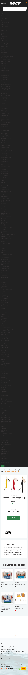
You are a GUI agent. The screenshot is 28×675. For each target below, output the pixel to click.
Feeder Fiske (4, 18)
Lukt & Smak (4, 42)
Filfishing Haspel (5, 113)
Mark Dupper (4, 370)
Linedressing (4, 231)
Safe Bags (3, 447)
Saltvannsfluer (4, 259)
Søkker (3, 352)
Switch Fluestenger (6, 216)
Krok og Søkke (4, 343)
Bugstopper (4, 320)
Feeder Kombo (4, 28)
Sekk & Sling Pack (5, 442)
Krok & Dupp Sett (5, 380)
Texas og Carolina (5, 400)
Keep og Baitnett (5, 70)
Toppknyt (3, 65)
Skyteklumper (4, 222)
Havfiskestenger (5, 75)
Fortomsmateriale (5, 236)
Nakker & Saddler (5, 297)
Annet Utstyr (4, 395)
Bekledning (3, 308)
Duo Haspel (4, 117)
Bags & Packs (4, 440)
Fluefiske (3, 206)
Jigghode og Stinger (6, 385)
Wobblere (3, 187)
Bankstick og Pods (5, 61)
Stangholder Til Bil (5, 417)
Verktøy (3, 279)
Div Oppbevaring (5, 462)
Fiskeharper (4, 97)
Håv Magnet (4, 410)
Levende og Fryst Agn (6, 44)
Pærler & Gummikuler (6, 401)
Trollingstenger (5, 147)
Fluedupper (4, 375)
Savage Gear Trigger (6, 138)
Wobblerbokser (5, 453)
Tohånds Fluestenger (6, 215)
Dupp (2, 367)
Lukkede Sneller (5, 163)
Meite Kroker (4, 50)
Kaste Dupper (4, 371)
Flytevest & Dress (5, 327)
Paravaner (3, 424)
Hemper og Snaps (5, 363)
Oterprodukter (5, 423)
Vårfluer (3, 252)
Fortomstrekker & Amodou (8, 234)
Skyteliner (3, 225)
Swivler (3, 361)
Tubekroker (4, 265)
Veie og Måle (4, 430)
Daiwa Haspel (4, 108)
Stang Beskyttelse (5, 446)
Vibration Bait (4, 184)
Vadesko (3, 314)
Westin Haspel (4, 112)
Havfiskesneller (5, 77)
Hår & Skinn (4, 295)
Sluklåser (3, 359)
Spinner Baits (4, 196)
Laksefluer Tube (5, 263)
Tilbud (2, 14)
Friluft (2, 432)
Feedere (3, 21)
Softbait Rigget (5, 198)
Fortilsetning (4, 36)
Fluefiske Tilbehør (5, 243)
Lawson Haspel (4, 110)
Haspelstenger (4, 105)
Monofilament (4, 173)
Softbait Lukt (4, 202)
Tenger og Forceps (6, 419)
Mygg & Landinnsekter (6, 254)
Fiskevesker (4, 455)
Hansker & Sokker (5, 332)
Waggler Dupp (4, 373)
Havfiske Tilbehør (5, 99)
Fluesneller (3, 218)
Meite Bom (4, 52)
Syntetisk (3, 300)
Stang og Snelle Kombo (7, 150)
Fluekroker (3, 284)
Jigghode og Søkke (6, 95)
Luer (2, 323)
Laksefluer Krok (5, 268)
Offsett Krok (4, 351)
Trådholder (3, 282)
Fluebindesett (4, 306)
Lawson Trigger (5, 135)
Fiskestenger (4, 103)
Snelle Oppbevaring (6, 444)
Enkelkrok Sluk (4, 347)
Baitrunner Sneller (5, 165)
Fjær (2, 293)
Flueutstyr (3, 208)
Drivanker (3, 428)
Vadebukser (4, 312)
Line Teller (3, 100)
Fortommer (4, 391)
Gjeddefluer (4, 270)
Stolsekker (3, 456)
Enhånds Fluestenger (6, 213)
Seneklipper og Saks (6, 421)
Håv (2, 408)
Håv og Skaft (4, 67)
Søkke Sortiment (5, 354)
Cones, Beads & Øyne (6, 289)
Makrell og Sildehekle (6, 90)
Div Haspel (3, 128)
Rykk (2, 91)
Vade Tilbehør (4, 334)
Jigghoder (3, 387)
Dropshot (3, 398)
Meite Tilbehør (4, 46)
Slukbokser (3, 449)
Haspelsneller (4, 156)
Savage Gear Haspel (6, 122)
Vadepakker (4, 311)
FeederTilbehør (5, 22)
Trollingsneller (4, 161)
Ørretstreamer (5, 257)
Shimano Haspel (5, 119)
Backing (3, 224)
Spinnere (3, 182)
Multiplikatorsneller (6, 157)
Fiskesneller (4, 153)
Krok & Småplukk (5, 340)
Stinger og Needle (5, 59)
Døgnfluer (3, 250)
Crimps (3, 393)
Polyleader (3, 240)
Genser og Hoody (5, 330)
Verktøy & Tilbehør (6, 406)
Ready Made (4, 49)
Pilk (2, 81)
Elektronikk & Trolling (6, 433)
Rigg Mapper (4, 458)
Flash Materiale (4, 298)
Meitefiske (3, 15)
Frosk (2, 194)
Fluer (2, 246)
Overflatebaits (4, 185)
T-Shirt (3, 325)
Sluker (2, 180)
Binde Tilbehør (4, 277)
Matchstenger (4, 63)
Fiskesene (3, 169)
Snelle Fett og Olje (5, 166)
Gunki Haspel (4, 121)
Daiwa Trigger (4, 133)
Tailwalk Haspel (4, 115)
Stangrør (3, 460)
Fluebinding (4, 272)
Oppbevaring (4, 438)
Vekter (2, 414)
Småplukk (3, 403)
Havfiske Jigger (5, 93)
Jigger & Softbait (5, 200)
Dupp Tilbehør (4, 379)
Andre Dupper (4, 382)
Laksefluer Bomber (5, 266)
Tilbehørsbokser (5, 451)
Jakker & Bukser (5, 316)
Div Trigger (4, 140)
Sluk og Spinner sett (6, 191)
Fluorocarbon (4, 175)
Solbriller (3, 336)
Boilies (2, 38)
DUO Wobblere (5, 189)
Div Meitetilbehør (5, 58)
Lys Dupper (4, 377)
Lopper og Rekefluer (6, 261)
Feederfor (3, 35)
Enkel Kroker (4, 345)
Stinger (3, 389)
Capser (3, 321)
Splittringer (4, 365)
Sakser (2, 280)
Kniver (2, 426)
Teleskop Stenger (5, 145)
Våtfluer (3, 248)
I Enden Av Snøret (5, 178)
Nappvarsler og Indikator (7, 56)
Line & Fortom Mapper (6, 227)
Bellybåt (3, 242)
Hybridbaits (4, 193)
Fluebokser (3, 229)
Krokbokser (4, 286)
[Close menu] (2, 466)
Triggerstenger (5, 130)
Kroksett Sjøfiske (5, 88)
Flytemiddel (4, 233)
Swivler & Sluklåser (5, 357)
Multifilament (4, 171)
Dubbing (3, 291)
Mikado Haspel (4, 124)
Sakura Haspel (4, 126)
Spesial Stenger (5, 149)
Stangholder (4, 415)
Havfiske (3, 73)
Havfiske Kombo (5, 79)
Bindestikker (4, 275)
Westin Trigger (5, 136)
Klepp (2, 412)
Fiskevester (4, 318)
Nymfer (3, 256)
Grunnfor (3, 33)
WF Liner (3, 220)
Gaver (2, 435)
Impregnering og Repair (7, 338)
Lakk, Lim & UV (4, 304)
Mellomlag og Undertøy (7, 329)
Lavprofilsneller (5, 159)
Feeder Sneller (4, 26)
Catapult (3, 54)
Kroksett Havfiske (5, 86)
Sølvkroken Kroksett (6, 84)
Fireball (3, 82)
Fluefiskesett (4, 211)
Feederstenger (5, 24)
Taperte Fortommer (6, 238)
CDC (2, 288)
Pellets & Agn (4, 40)
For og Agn (4, 30)
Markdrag (3, 203)
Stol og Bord (4, 68)
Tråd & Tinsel (4, 302)
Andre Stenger (4, 143)
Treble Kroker (4, 349)
